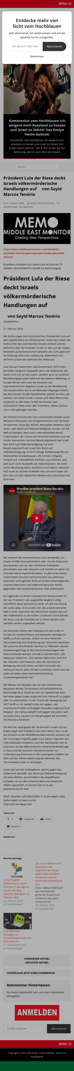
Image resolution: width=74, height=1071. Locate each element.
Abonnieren (54, 46)
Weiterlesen (37, 56)
